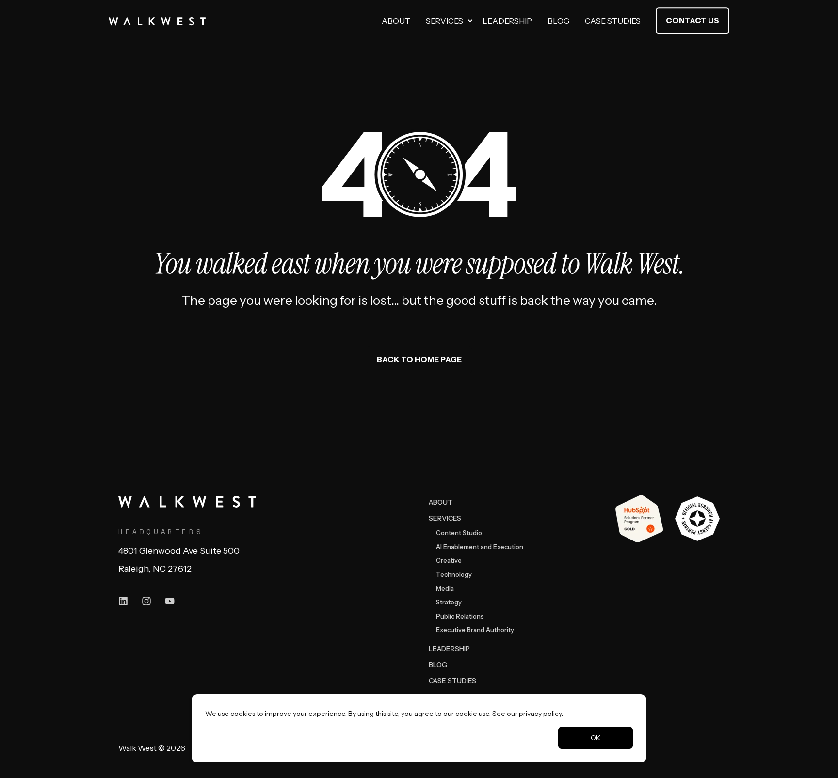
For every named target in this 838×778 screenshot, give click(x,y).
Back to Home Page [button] (419, 359)
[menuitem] (470, 21)
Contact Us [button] (692, 20)
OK (595, 737)
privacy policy (540, 713)
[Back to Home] (157, 21)
